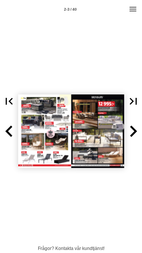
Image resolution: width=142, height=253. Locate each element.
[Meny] (133, 9)
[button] (9, 101)
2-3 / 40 (70, 9)
